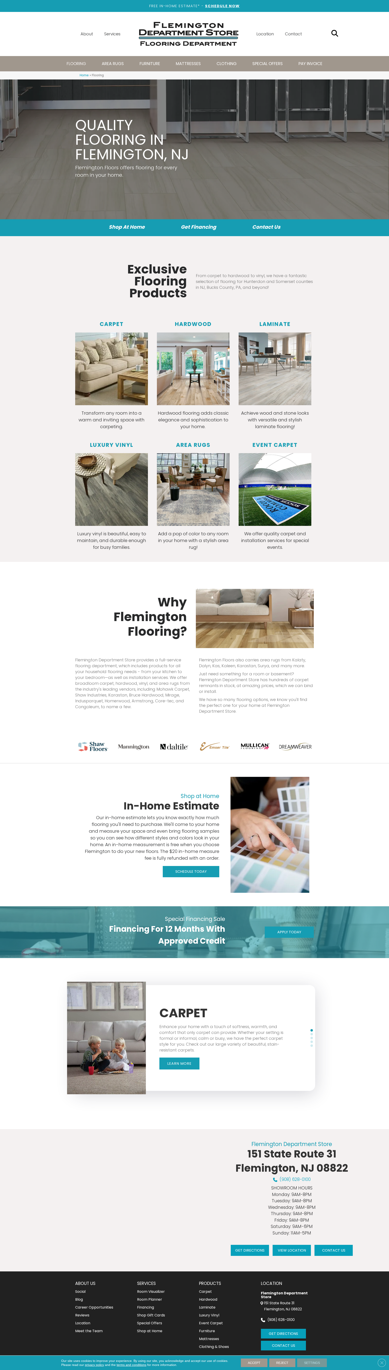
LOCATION (271, 1283)
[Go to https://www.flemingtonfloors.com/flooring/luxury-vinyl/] (111, 497)
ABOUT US (85, 1283)
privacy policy (94, 1365)
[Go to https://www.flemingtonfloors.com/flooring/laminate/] (275, 376)
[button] (191, 871)
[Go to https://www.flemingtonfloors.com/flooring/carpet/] (111, 376)
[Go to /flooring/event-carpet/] (275, 497)
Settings (312, 1363)
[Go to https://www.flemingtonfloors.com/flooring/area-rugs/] (193, 497)
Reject (282, 1363)
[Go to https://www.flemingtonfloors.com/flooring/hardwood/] (193, 376)
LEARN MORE (179, 1063)
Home (84, 75)
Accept (254, 1363)
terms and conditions (131, 1365)
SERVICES (146, 1283)
